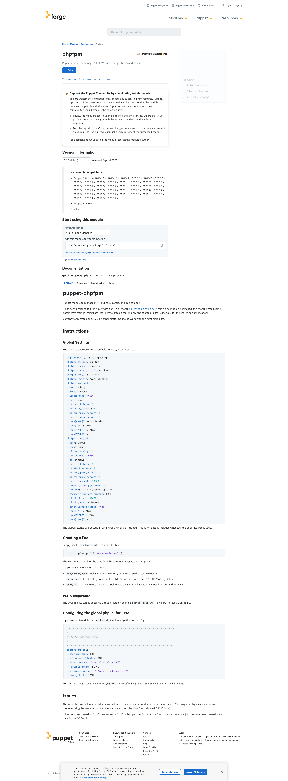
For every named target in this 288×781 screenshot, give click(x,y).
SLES (76, 208)
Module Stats (189, 80)
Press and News (150, 750)
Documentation (120, 743)
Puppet (202, 17)
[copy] (162, 245)
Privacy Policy (59, 773)
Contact (146, 754)
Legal (48, 773)
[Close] (222, 771)
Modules (176, 17)
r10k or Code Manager (79, 232)
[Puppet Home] (60, 743)
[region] (144, 772)
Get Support (118, 736)
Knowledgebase (120, 740)
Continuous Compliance (90, 740)
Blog (145, 743)
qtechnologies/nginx (142, 308)
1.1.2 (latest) (71, 160)
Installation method (74, 228)
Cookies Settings (170, 772)
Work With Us (149, 747)
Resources (229, 17)
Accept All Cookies (195, 772)
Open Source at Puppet (123, 747)
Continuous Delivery (88, 736)
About (146, 736)
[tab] (68, 283)
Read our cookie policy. (94, 777)
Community (148, 740)
